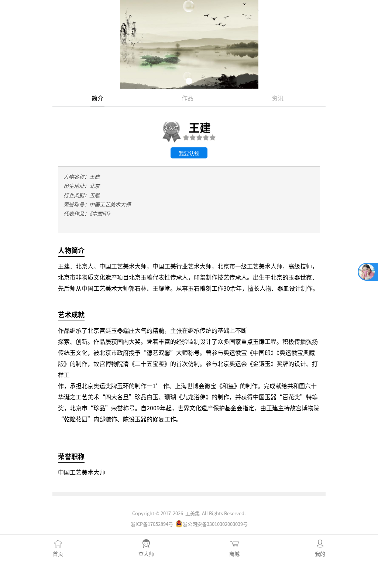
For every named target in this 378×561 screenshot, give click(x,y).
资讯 (278, 97)
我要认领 (189, 153)
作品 (187, 97)
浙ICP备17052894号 (152, 523)
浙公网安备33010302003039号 (215, 523)
